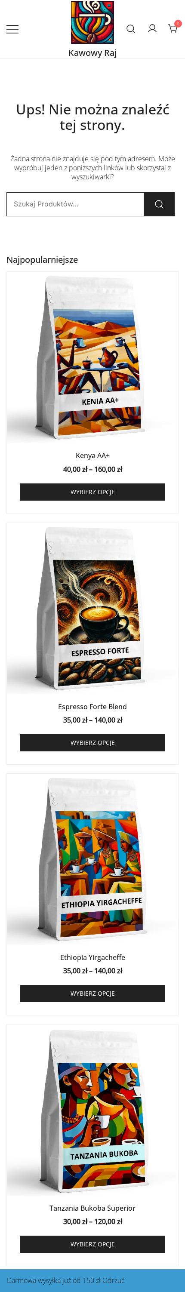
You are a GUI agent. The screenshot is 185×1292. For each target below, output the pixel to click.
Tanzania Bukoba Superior (92, 1208)
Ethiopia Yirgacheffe (92, 957)
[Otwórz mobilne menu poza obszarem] (12, 29)
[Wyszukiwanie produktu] (131, 29)
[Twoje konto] (152, 28)
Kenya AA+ (93, 455)
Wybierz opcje (93, 492)
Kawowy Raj (92, 52)
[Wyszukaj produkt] (159, 204)
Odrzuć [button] (113, 1280)
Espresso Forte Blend (92, 706)
